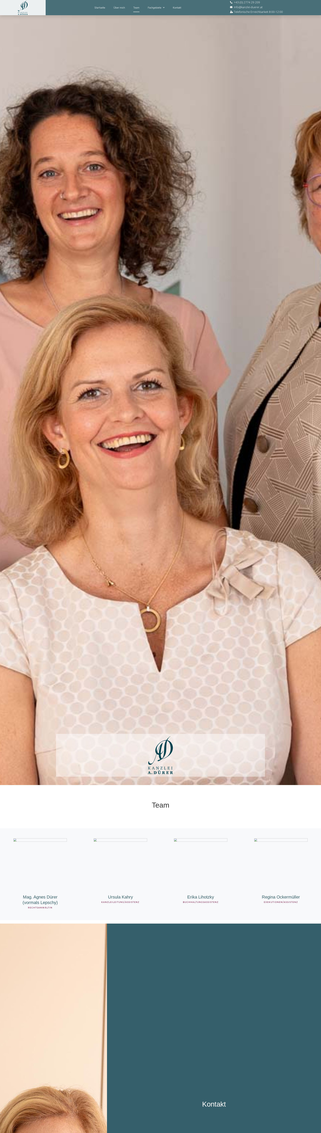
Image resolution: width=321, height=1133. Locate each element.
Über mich (119, 7)
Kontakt (177, 7)
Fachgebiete (154, 7)
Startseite (99, 7)
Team (136, 7)
